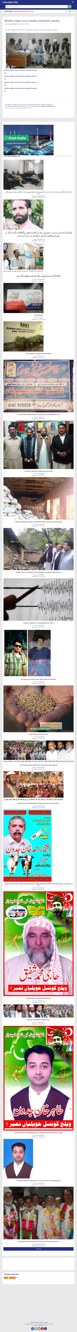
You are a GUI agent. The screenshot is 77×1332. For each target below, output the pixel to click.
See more (38, 1249)
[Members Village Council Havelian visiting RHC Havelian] (38, 73)
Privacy (36, 1322)
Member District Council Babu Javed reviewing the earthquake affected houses (38, 572)
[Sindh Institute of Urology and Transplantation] (38, 336)
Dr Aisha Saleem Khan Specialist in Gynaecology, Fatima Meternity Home (38, 414)
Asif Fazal (41, 417)
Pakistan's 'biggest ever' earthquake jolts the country (38, 623)
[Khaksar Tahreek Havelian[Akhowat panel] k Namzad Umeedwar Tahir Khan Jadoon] (38, 1078)
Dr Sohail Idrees (38, 315)
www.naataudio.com (14, 156)
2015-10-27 (35, 627)
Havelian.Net (41, 239)
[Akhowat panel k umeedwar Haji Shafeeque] (38, 943)
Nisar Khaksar (41, 767)
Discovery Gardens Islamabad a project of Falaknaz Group (35, 11)
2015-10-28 (35, 576)
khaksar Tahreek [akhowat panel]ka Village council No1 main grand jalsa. (38, 803)
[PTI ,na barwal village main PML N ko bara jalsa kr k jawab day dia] (38, 752)
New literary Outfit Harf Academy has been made (39, 471)
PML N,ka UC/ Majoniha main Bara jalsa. (38, 1019)
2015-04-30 (35, 1137)
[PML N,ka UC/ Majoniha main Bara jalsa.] (38, 1011)
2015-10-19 (35, 683)
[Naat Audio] (38, 140)
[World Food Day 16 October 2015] (38, 708)
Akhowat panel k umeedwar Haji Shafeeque (38, 998)
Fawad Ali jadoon (41, 196)
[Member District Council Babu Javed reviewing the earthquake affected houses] (38, 549)
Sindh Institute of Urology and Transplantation (38, 353)
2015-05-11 (35, 1002)
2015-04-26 (35, 1245)
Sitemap (41, 1322)
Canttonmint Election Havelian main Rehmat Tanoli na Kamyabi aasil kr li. (38, 1241)
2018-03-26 (35, 357)
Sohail (41, 317)
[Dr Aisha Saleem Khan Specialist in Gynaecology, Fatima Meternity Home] (38, 386)
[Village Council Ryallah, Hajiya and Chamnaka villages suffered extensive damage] (38, 498)
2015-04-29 (35, 1184)
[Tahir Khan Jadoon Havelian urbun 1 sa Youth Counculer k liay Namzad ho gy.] (38, 1158)
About (32, 1322)
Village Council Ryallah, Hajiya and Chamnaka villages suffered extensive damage (38, 522)
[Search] (70, 6)
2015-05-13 (35, 889)
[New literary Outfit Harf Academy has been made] (38, 445)
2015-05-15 (35, 807)
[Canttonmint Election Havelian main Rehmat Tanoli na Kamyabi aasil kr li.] (38, 1213)
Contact (46, 1322)
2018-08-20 (35, 241)
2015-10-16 (35, 738)
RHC (6, 1278)
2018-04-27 (35, 319)
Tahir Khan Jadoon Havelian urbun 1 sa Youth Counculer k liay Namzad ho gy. (38, 1180)
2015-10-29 (35, 526)
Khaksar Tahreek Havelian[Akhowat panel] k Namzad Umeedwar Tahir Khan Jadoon (38, 1133)
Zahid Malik (13, 24)
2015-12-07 (35, 475)
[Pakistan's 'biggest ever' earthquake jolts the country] (38, 599)
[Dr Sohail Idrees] (38, 298)
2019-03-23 (35, 197)
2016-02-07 (35, 418)
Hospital (12, 1278)
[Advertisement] (19, 1264)
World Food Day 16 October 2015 (38, 734)
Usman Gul (41, 356)
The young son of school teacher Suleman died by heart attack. (38, 679)
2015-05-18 (35, 769)
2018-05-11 (35, 281)
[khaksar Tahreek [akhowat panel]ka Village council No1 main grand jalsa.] (38, 786)
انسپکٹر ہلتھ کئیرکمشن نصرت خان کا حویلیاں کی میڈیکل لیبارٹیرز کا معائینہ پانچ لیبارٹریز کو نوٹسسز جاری (38, 276)
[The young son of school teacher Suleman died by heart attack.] (38, 653)
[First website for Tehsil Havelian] (38, 2)
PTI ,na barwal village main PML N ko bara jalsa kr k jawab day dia (38, 765)
